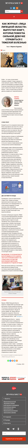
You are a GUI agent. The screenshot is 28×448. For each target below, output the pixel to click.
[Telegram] (14, 8)
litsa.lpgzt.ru (19, 316)
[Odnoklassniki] (17, 8)
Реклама (7, 420)
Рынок (3, 50)
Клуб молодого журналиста (11, 405)
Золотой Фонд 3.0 (8, 409)
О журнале (8, 417)
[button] (14, 398)
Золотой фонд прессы (9, 407)
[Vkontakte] (10, 361)
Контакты (8, 423)
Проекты (7, 398)
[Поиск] (21, 11)
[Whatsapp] (8, 361)
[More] (17, 361)
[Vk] (11, 8)
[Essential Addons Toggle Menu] (14, 17)
